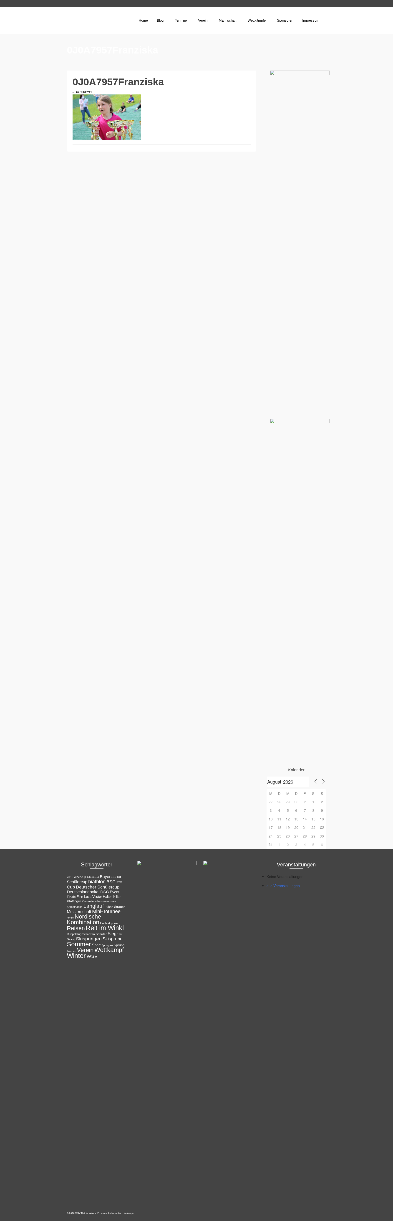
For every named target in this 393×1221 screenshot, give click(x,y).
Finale (71, 897)
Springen (107, 945)
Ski (119, 934)
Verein (85, 950)
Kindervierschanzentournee (99, 901)
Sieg (112, 933)
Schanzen (88, 934)
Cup (71, 886)
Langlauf (93, 906)
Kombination (75, 907)
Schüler (101, 934)
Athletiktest (93, 877)
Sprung (119, 945)
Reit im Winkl (105, 928)
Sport (96, 945)
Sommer (79, 944)
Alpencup (80, 877)
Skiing (71, 939)
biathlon (97, 881)
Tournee (71, 951)
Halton (107, 897)
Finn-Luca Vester (89, 897)
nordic (70, 917)
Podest (105, 923)
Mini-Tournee (106, 911)
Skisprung (113, 938)
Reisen (76, 928)
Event (114, 892)
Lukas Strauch (115, 907)
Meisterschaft (79, 911)
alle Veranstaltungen (283, 885)
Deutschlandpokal (83, 891)
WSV (92, 956)
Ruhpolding (74, 934)
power (115, 923)
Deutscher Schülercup (98, 887)
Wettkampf (109, 950)
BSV (119, 882)
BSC (111, 881)
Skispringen (89, 938)
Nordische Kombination (84, 919)
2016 (70, 877)
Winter (76, 955)
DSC (104, 892)
